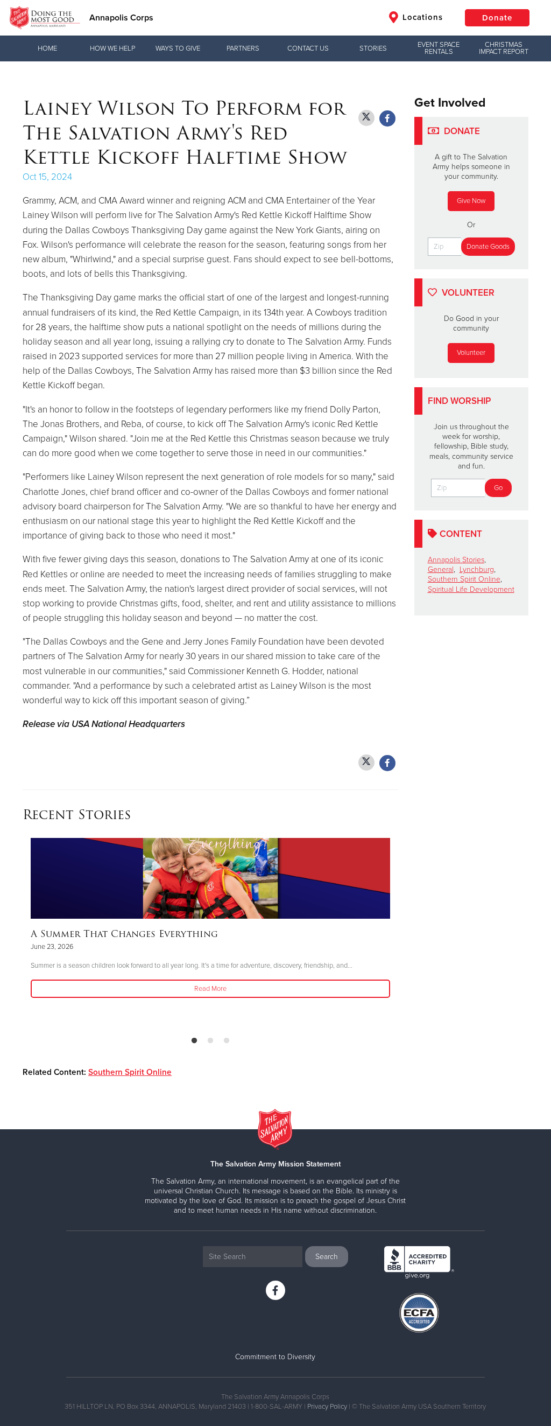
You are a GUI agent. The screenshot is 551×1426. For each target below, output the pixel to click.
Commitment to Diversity (275, 1356)
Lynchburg (477, 569)
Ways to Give (178, 48)
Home (47, 48)
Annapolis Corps (121, 17)
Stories (373, 48)
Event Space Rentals (439, 48)
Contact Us (308, 48)
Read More (210, 988)
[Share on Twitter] (366, 118)
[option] (210, 919)
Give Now (471, 201)
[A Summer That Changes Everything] (210, 878)
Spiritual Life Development (471, 589)
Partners (243, 48)
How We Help (112, 48)
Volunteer (471, 352)
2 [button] (210, 1041)
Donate (497, 18)
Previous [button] (25, 932)
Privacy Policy (327, 1406)
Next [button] (395, 932)
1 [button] (194, 1041)
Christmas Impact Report (503, 48)
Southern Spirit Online (130, 1072)
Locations (421, 17)
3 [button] (226, 1041)
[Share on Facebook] (387, 118)
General (441, 569)
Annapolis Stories (456, 559)
